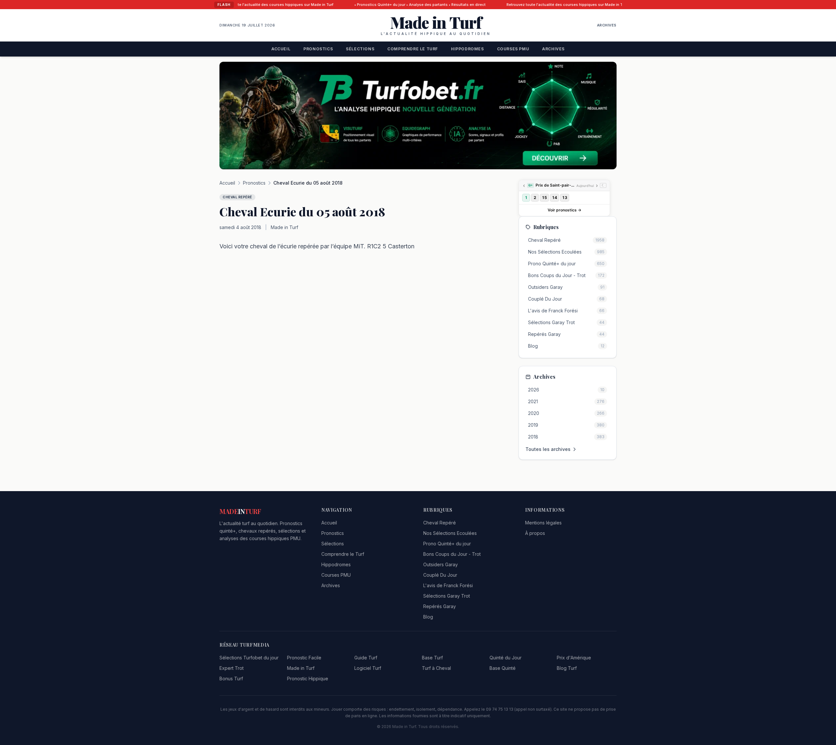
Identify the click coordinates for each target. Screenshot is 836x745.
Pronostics (318, 48)
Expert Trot (231, 668)
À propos (535, 533)
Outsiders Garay (440, 564)
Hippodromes (467, 48)
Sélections (360, 48)
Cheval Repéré (439, 522)
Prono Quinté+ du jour (447, 543)
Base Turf (432, 657)
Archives (607, 25)
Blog (428, 617)
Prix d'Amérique (574, 657)
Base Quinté (503, 668)
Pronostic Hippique (307, 678)
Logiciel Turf (367, 668)
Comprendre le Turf (412, 48)
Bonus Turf (231, 678)
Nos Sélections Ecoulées (450, 533)
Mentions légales (543, 522)
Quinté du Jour (506, 657)
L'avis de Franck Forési (448, 585)
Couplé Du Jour (440, 575)
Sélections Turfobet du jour (249, 657)
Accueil (280, 48)
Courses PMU (513, 48)
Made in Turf (300, 668)
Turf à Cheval (436, 668)
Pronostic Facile (304, 657)
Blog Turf (567, 668)
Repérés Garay (439, 606)
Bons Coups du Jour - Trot (452, 554)
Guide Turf (365, 657)
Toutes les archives (548, 449)
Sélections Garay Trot (446, 596)
